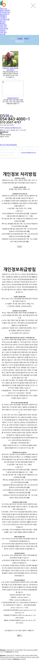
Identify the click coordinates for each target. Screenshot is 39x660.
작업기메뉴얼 (4, 28)
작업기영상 (3, 25)
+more (7, 114)
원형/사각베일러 (5, 10)
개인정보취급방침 (11, 144)
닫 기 (20, 635)
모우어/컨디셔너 (5, 12)
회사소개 (2, 144)
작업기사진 (3, 26)
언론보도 (2, 30)
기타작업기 (3, 17)
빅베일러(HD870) (13, 98)
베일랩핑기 (3, 16)
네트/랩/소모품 (4, 19)
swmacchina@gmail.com (12, 127)
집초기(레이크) (4, 14)
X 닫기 (19, 246)
